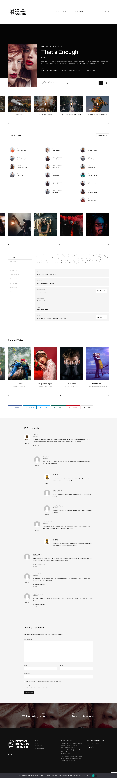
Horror (72, 386)
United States (44, 309)
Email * (62, 665)
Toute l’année (67, 12)
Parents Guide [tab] (14, 279)
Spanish (44, 301)
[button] (9, 124)
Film (43, 274)
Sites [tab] (11, 292)
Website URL (27, 673)
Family (74, 70)
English (39, 301)
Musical (50, 386)
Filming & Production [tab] (15, 266)
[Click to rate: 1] (24, 687)
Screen (50, 274)
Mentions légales (39, 748)
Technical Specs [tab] (14, 274)
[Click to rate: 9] (44, 687)
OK (93, 775)
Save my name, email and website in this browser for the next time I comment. (43, 681)
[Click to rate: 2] (27, 687)
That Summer (97, 384)
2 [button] (59, 244)
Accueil (36, 743)
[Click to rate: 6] (36, 687)
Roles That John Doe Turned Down (71, 114)
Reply (27, 443)
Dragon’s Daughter (45, 384)
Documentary (22, 386)
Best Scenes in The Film (45, 114)
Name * (26, 665)
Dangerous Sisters (49, 46)
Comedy (41, 386)
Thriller (83, 70)
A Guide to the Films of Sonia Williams (97, 114)
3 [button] (60, 395)
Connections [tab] (13, 287)
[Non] (95, 776)
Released (69, 83)
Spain (38, 309)
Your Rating (27, 685)
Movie (46, 274)
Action (70, 70)
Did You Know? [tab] (14, 283)
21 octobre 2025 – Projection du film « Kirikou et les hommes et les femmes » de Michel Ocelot (71, 752)
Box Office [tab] (13, 261)
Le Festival (56, 12)
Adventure (67, 386)
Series (54, 274)
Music (45, 386)
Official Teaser (19, 114)
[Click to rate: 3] (29, 687)
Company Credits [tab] (14, 270)
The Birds (19, 384)
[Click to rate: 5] (34, 687)
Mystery (78, 70)
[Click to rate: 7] (39, 687)
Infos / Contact (92, 12)
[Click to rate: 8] (41, 687)
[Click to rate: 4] (32, 687)
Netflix (60, 83)
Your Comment (28, 639)
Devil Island (71, 384)
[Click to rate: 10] (46, 687)
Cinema (39, 274)
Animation (15, 386)
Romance (104, 386)
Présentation (38, 746)
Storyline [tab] (12, 257)
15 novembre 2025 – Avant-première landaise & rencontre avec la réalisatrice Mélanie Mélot (71, 745)
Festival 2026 (79, 12)
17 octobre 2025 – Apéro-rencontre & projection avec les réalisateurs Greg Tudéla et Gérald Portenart (71, 758)
